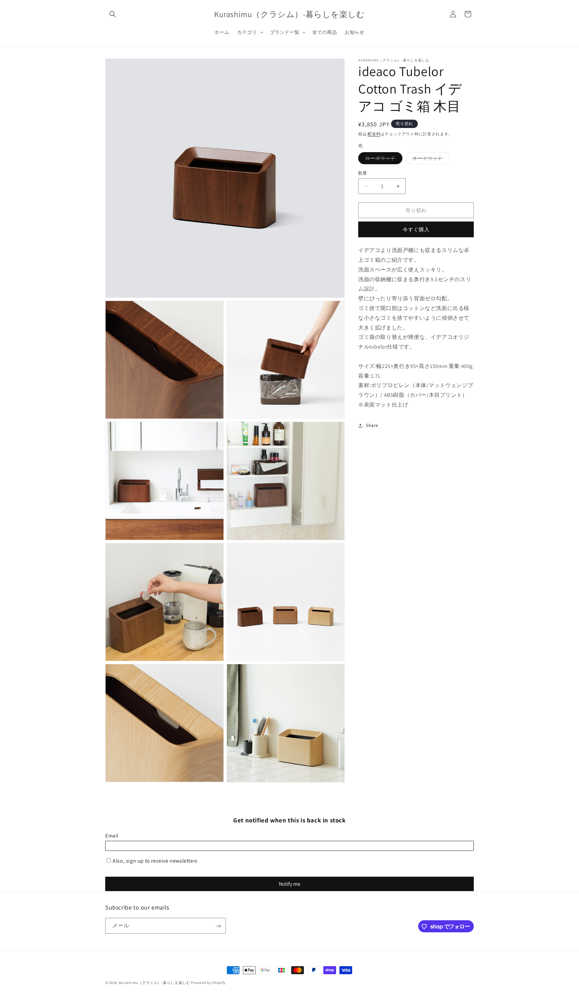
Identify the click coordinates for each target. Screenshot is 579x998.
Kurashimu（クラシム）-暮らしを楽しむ (154, 982)
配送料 (374, 133)
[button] (112, 14)
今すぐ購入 (416, 229)
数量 (362, 173)
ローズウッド (382, 159)
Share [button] (372, 425)
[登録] (218, 926)
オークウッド (429, 159)
